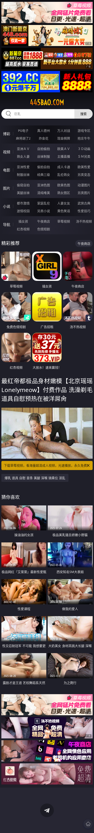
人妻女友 (63, 203)
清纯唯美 (43, 193)
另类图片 (84, 193)
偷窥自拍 (23, 185)
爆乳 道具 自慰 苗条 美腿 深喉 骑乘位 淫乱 (35, 478)
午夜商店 (43, 221)
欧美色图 (63, 185)
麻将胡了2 (23, 138)
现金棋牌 (63, 138)
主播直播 (63, 156)
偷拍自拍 (43, 167)
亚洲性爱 (23, 167)
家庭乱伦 (43, 203)
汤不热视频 (84, 221)
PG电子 (23, 130)
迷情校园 (23, 211)
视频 (6, 151)
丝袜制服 (43, 156)
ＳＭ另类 (84, 156)
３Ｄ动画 (84, 149)
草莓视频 (63, 221)
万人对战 (63, 130)
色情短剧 (43, 229)
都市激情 (23, 203)
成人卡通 (63, 167)
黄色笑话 (63, 211)
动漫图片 (84, 185)
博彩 (6, 133)
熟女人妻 (23, 156)
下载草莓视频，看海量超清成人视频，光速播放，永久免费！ (47, 465)
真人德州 (43, 130)
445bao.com (47, 102)
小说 (6, 206)
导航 (6, 224)
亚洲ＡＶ (23, 149)
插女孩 (23, 221)
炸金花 (43, 138)
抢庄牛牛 (84, 138)
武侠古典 (84, 203)
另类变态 (84, 174)
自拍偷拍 (43, 149)
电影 (6, 170)
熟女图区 (63, 193)
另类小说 (43, 211)
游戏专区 (84, 130)
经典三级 (43, 174)
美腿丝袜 (23, 193)
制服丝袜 (23, 174)
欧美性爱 (84, 167)
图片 (6, 188)
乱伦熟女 (63, 174)
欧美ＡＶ (63, 149)
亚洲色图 (43, 185)
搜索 (83, 114)
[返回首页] (88, 823)
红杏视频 (23, 229)
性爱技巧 (84, 211)
